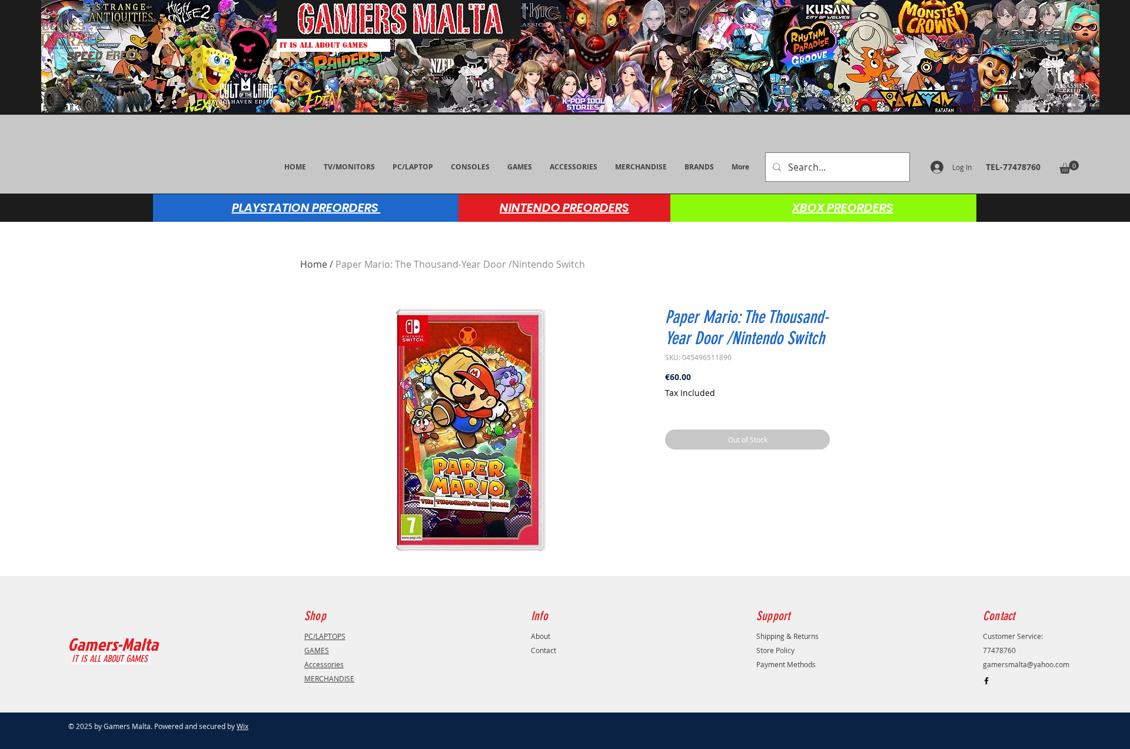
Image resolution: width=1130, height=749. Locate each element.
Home (313, 264)
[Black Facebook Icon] (986, 680)
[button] (1069, 167)
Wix (242, 726)
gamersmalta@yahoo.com (1026, 664)
